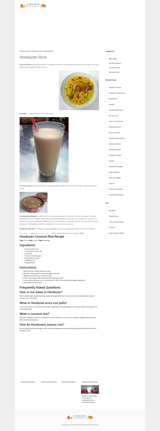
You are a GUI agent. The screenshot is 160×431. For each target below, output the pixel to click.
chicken (38, 67)
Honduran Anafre (115, 127)
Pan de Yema (113, 116)
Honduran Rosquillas (116, 166)
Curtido (111, 161)
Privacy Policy (113, 216)
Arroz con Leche (114, 133)
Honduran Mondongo (116, 195)
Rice (57, 186)
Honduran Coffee (115, 144)
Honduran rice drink (41, 114)
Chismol (111, 183)
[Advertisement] (80, 32)
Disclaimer (112, 211)
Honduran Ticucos (115, 87)
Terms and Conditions (116, 222)
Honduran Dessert (115, 63)
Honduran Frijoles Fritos (117, 93)
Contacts (112, 227)
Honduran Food (114, 72)
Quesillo (111, 104)
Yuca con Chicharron (116, 121)
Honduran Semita (115, 149)
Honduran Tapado (115, 155)
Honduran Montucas (116, 110)
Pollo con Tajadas (115, 178)
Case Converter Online (116, 233)
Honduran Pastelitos (116, 189)
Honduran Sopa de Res (117, 138)
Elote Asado (113, 99)
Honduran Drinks (114, 68)
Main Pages (113, 59)
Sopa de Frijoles (114, 172)
